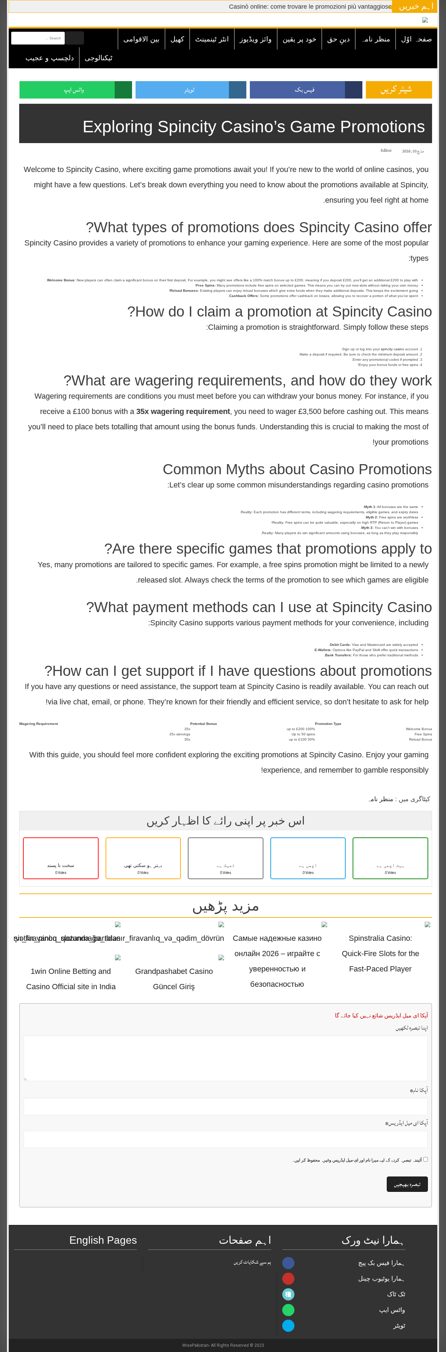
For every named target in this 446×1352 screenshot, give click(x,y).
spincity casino (392, 349)
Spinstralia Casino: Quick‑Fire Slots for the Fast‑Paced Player (380, 953)
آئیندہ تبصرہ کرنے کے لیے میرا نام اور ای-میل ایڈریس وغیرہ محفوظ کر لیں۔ (357, 1160)
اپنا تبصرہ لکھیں (412, 1027)
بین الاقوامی (141, 39)
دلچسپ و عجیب (49, 58)
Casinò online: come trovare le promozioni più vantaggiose (296, 6)
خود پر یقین (299, 39)
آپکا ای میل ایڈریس (406, 1122)
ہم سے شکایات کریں (252, 1262)
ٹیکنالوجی (99, 58)
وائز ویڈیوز (256, 39)
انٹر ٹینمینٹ (212, 39)
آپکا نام (419, 1090)
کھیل (177, 39)
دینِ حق (338, 39)
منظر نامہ (375, 39)
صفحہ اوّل (416, 39)
